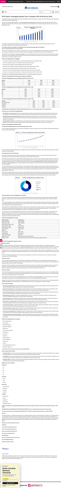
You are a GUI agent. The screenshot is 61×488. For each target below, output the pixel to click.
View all (58, 1)
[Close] (18, 465)
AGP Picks (3, 1)
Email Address (5, 478)
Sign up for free (10, 483)
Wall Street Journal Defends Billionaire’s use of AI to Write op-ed (40, 1)
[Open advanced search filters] (53, 12)
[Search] (51, 12)
